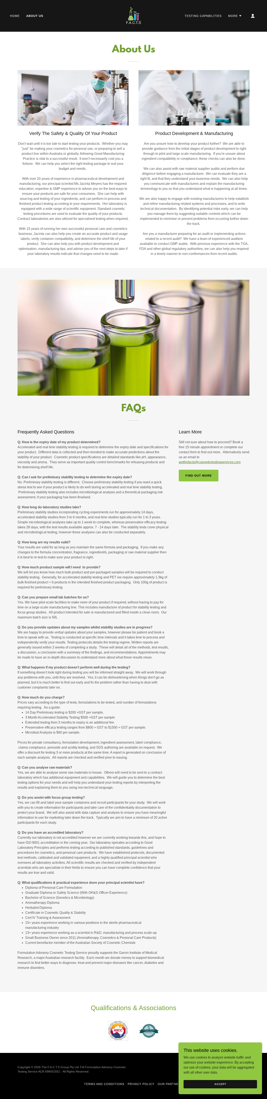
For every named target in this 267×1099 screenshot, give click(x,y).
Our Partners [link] (170, 1084)
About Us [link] (34, 16)
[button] (235, 15)
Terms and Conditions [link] (104, 1084)
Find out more (198, 475)
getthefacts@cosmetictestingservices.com (210, 462)
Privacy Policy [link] (141, 1084)
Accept (220, 1084)
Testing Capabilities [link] (203, 16)
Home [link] (15, 16)
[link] (133, 15)
